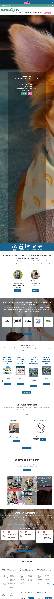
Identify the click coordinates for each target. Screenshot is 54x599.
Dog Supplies (27, 249)
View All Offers (27, 392)
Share (6, 384)
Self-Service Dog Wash (12, 580)
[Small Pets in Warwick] (40, 246)
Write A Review (32, 550)
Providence (18, 522)
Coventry (49, 520)
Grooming (47, 575)
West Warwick (37, 520)
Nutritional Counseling (12, 576)
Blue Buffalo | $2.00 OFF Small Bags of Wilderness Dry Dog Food (33, 361)
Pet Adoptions (12, 587)
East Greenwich (9, 522)
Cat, (3, 583)
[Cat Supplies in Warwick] (33, 246)
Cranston (44, 520)
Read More (18, 290)
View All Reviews (22, 550)
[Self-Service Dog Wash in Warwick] (21, 246)
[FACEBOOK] (48, 5)
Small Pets (40, 249)
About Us (24, 93)
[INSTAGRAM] (50, 5)
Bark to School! (13, 420)
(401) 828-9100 (26, 87)
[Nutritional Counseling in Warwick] (14, 246)
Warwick (9, 520)
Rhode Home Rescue (40, 420)
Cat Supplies (34, 249)
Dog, (5, 583)
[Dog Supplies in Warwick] (27, 246)
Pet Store (12, 590)
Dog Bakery (12, 583)
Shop (30, 93)
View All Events (27, 448)
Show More (44, 541)
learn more (27, 2)
